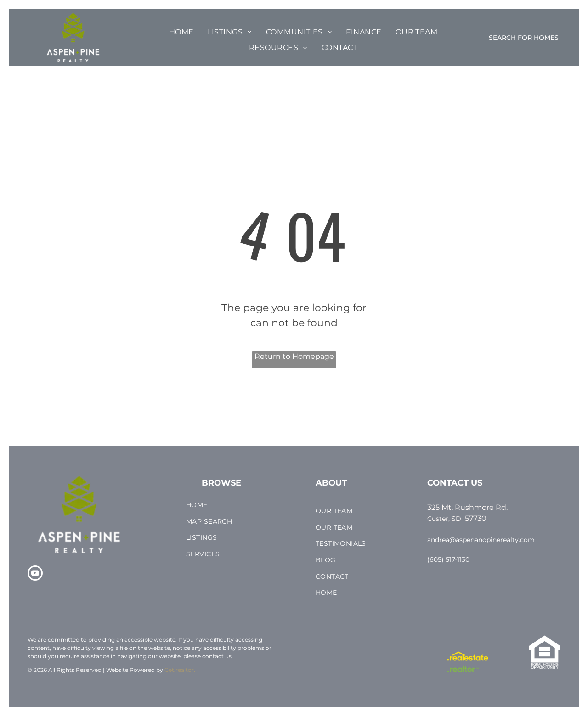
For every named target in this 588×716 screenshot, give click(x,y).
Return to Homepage (294, 356)
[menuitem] (181, 32)
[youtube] (35, 574)
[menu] (34, 33)
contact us (217, 656)
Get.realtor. (179, 669)
